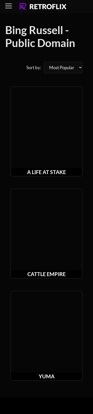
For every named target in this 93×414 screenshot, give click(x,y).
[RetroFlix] (43, 7)
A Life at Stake (46, 172)
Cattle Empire (46, 274)
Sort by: (33, 67)
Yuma (47, 376)
